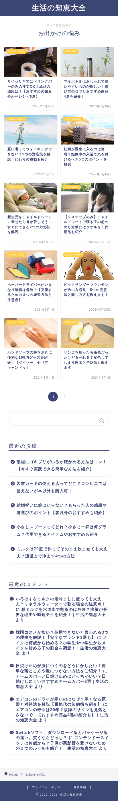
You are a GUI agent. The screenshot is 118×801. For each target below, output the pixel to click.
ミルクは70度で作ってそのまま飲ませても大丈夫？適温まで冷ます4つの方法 (62, 553)
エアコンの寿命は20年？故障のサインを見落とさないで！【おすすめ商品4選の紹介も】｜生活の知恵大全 (62, 715)
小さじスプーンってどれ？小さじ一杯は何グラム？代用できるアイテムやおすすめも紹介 (62, 531)
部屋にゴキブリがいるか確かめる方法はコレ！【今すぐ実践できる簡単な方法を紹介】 (62, 465)
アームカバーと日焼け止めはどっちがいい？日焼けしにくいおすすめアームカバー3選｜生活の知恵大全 (62, 681)
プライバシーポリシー (48, 787)
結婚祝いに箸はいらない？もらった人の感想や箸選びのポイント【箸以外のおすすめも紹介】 (62, 509)
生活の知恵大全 (59, 7)
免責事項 (80, 787)
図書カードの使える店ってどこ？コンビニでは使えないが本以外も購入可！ (62, 487)
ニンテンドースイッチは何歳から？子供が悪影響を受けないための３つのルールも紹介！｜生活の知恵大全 (62, 743)
